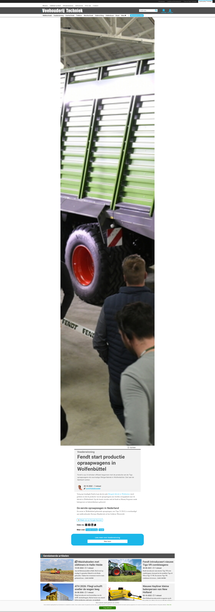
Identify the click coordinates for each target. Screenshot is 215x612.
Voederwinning (59, 15)
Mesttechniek (88, 15)
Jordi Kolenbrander (93, 489)
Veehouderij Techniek (205, 1)
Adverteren (79, 6)
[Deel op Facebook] (89, 525)
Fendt (101, 530)
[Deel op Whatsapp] (86, 525)
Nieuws (45, 6)
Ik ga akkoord (107, 607)
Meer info (169, 604)
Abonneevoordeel (137, 15)
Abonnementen (68, 6)
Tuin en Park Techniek (190, 1)
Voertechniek (69, 15)
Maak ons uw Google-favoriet (91, 520)
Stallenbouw (110, 15)
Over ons (88, 6)
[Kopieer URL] (95, 525)
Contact (95, 6)
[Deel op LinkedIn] (92, 525)
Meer (123, 15)
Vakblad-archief (55, 6)
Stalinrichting (99, 15)
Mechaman (161, 1)
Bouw (117, 15)
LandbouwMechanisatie (174, 1)
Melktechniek (47, 15)
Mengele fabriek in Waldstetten (119, 494)
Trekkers (79, 15)
